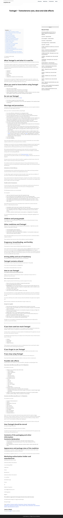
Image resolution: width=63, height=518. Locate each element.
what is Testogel (22, 505)
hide (10, 30)
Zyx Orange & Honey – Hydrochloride (48, 42)
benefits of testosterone (18, 504)
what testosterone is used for (13, 506)
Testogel (25, 504)
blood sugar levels (24, 154)
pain (26, 133)
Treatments (51, 1)
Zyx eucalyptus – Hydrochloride (48, 38)
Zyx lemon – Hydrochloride (47, 40)
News (56, 1)
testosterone (6, 505)
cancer (20, 97)
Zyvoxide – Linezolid (45, 44)
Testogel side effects (31, 504)
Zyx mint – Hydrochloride (46, 36)
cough (9, 133)
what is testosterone (29, 505)
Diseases (40, 1)
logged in (10, 510)
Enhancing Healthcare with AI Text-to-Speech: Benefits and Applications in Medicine (49, 33)
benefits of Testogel (10, 504)
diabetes (27, 155)
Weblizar (38, 516)
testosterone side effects (14, 505)
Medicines (45, 1)
